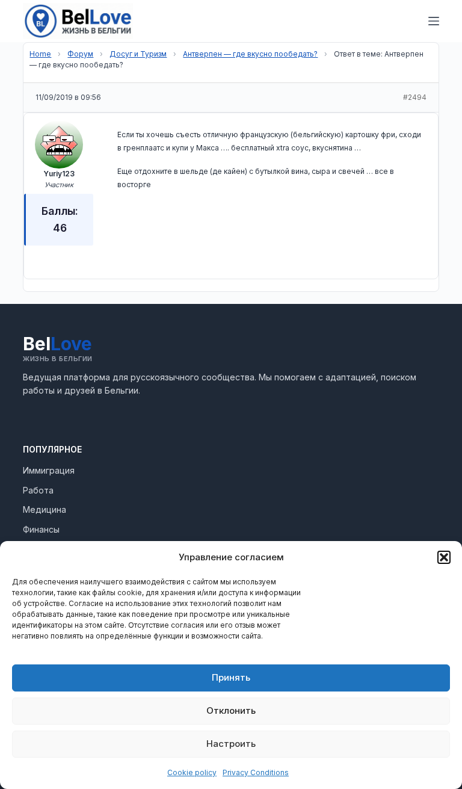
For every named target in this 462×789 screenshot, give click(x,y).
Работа (38, 490)
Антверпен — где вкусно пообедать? (250, 53)
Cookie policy (192, 772)
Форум (80, 53)
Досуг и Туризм (138, 53)
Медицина (44, 509)
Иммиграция (49, 470)
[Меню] (433, 21)
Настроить (231, 743)
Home (40, 53)
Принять (231, 677)
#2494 (415, 97)
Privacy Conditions (256, 772)
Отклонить (231, 710)
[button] (444, 557)
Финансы (41, 529)
